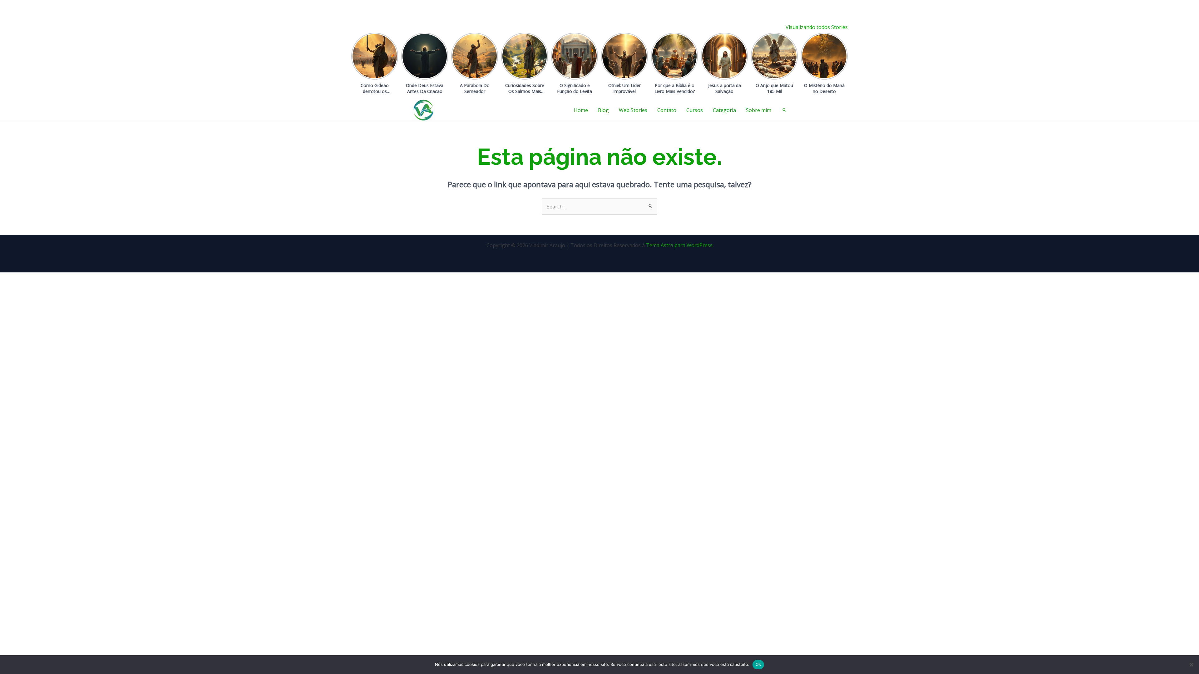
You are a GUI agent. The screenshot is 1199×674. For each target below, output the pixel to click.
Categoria (724, 110)
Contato (666, 110)
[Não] (1191, 665)
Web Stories (633, 110)
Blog (603, 110)
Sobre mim (758, 110)
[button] (784, 110)
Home (581, 110)
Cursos (694, 110)
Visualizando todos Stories (817, 27)
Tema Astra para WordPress (679, 245)
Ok (758, 664)
